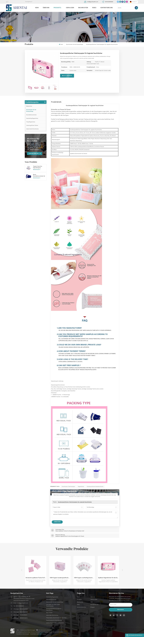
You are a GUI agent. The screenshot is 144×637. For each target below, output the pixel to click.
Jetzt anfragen (68, 75)
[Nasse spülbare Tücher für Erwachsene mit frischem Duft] (84, 567)
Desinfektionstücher (31, 114)
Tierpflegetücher (30, 121)
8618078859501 (24, 612)
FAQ (91, 602)
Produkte (57, 7)
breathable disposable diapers (38, 634)
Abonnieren (120, 609)
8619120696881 (109, 1)
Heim (37, 7)
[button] (122, 570)
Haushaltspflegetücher (32, 118)
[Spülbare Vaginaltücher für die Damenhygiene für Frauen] (60, 567)
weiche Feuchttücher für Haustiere (55, 622)
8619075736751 (24, 618)
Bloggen (92, 607)
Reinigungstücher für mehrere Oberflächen (53, 609)
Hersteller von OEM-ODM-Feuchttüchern (53, 605)
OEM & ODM (70, 7)
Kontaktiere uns (106, 7)
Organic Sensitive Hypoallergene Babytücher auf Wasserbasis (37, 167)
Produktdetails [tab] (56, 102)
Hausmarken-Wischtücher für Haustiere (56, 617)
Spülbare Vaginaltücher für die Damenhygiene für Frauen (60, 577)
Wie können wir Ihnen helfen (33, 140)
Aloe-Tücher (49, 612)
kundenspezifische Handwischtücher (95, 486)
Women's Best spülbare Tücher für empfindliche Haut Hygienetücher (108, 577)
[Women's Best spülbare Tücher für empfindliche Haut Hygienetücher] (108, 567)
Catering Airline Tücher (32, 125)
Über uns (46, 7)
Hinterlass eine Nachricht (135, 635)
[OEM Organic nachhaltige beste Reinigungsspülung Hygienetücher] (36, 567)
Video (94, 7)
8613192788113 (23, 615)
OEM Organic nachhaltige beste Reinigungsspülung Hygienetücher (36, 577)
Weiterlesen (36, 169)
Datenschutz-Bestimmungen (28, 630)
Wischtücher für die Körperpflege (74, 44)
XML (18, 630)
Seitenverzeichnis (81, 607)
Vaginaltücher (81, 486)
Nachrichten (83, 7)
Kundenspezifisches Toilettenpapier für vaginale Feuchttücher (75, 502)
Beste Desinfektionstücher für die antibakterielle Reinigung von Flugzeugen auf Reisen (39, 175)
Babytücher (29, 106)
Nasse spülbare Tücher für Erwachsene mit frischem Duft (84, 577)
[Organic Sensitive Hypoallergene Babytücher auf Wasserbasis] (28, 168)
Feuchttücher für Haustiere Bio (54, 620)
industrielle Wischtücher (52, 615)
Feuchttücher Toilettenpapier (68, 486)
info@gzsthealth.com (92, 1)
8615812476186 (24, 609)
